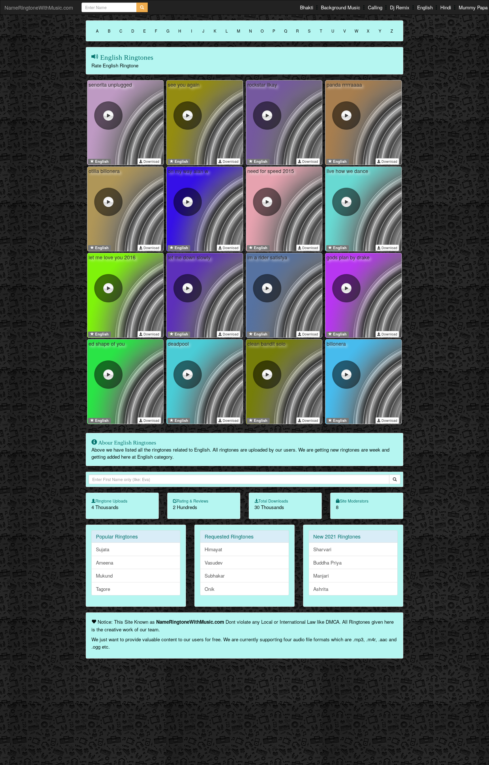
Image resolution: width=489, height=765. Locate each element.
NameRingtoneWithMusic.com (39, 7)
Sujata (102, 549)
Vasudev (214, 562)
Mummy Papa (473, 7)
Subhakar (215, 575)
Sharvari (322, 549)
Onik (210, 588)
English (425, 7)
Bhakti (307, 7)
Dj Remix (400, 7)
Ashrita (320, 588)
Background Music (341, 7)
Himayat (213, 549)
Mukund (104, 575)
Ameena (104, 562)
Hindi (446, 7)
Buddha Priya (327, 562)
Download (151, 161)
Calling (376, 7)
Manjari (321, 575)
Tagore (103, 588)
